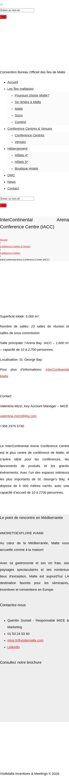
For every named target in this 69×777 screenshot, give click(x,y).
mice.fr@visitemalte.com (25, 640)
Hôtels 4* (21, 155)
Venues (20, 142)
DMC (11, 175)
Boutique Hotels (26, 168)
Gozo (19, 115)
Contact (13, 188)
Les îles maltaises (20, 89)
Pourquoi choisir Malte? (32, 95)
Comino (20, 122)
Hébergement (17, 148)
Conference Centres (29, 135)
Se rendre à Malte (28, 102)
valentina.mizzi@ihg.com (18, 416)
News (11, 182)
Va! (3, 17)
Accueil (12, 82)
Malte (19, 109)
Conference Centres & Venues (29, 129)
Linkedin (13, 647)
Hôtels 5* (21, 162)
